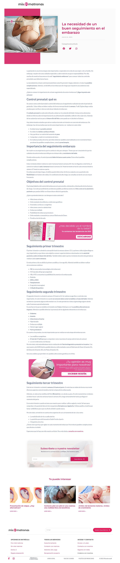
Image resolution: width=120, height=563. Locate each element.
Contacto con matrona (51, 546)
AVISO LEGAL (51, 558)
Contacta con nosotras (85, 546)
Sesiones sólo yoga (50, 550)
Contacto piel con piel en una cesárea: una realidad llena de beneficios (59, 507)
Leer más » (13, 511)
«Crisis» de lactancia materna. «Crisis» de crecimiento (94, 507)
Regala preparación (17, 553)
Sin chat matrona (16, 546)
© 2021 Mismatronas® (105, 558)
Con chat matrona (17, 543)
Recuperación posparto (52, 553)
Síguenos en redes (84, 550)
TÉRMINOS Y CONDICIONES (33, 558)
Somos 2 (14, 550)
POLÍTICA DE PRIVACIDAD (86, 558)
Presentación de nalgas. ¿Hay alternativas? (22, 507)
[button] (64, 48)
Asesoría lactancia (50, 543)
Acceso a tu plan (83, 543)
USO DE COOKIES (69, 558)
